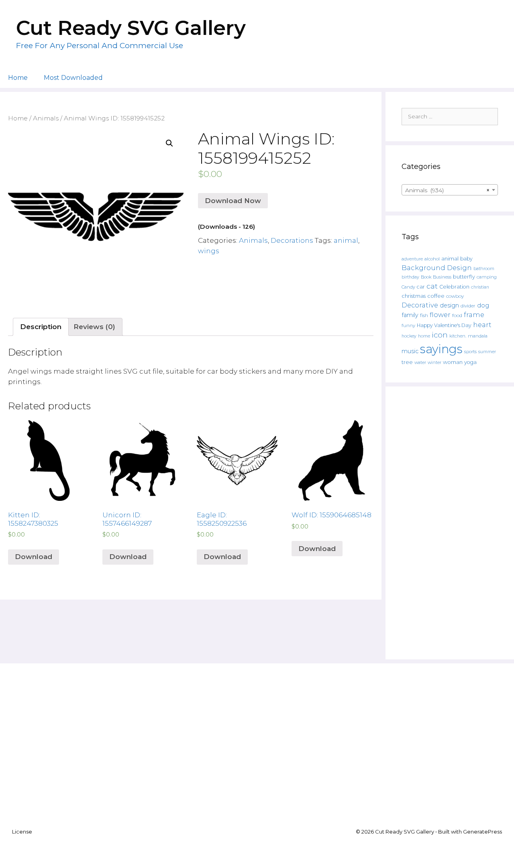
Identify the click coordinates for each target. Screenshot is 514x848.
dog (483, 305)
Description (40, 327)
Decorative (420, 305)
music (410, 351)
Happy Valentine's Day (444, 325)
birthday (410, 277)
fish (424, 315)
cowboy (455, 296)
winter (434, 362)
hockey (409, 336)
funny (408, 325)
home (424, 336)
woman (453, 362)
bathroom (483, 268)
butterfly (464, 277)
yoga (470, 362)
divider (468, 306)
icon (440, 335)
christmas (414, 296)
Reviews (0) (94, 327)
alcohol (432, 259)
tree (407, 362)
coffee (436, 296)
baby (466, 259)
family (410, 315)
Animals (46, 118)
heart (482, 325)
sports (470, 351)
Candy (408, 287)
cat (432, 286)
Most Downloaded (73, 77)
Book (426, 277)
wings (208, 251)
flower (440, 315)
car (421, 287)
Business (442, 277)
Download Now (233, 201)
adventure (412, 259)
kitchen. (457, 336)
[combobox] (450, 189)
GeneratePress (482, 831)
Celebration (454, 287)
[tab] (41, 327)
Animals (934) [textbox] (447, 190)
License (22, 831)
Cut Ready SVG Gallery (131, 28)
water (420, 362)
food (457, 315)
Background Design (437, 268)
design (449, 305)
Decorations (292, 240)
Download (33, 557)
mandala (477, 336)
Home (18, 77)
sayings (441, 349)
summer (487, 351)
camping (487, 277)
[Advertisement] (450, 523)
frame (474, 315)
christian (480, 287)
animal (346, 240)
